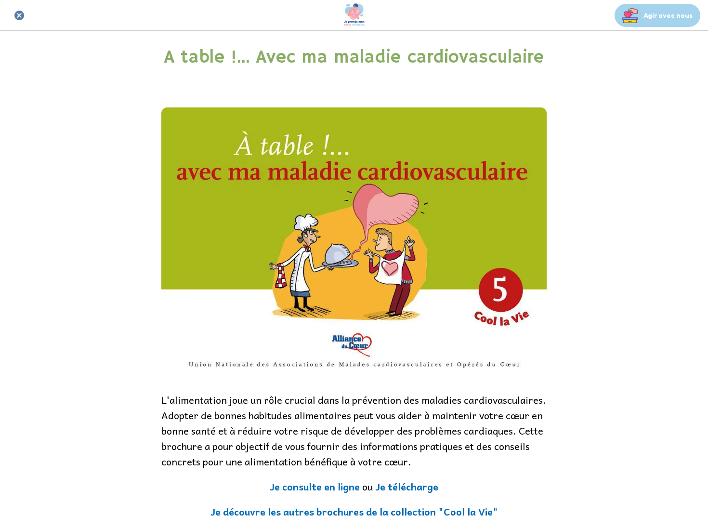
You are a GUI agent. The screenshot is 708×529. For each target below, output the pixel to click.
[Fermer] (19, 15)
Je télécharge (406, 486)
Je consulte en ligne (315, 486)
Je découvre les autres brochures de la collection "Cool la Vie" (354, 511)
